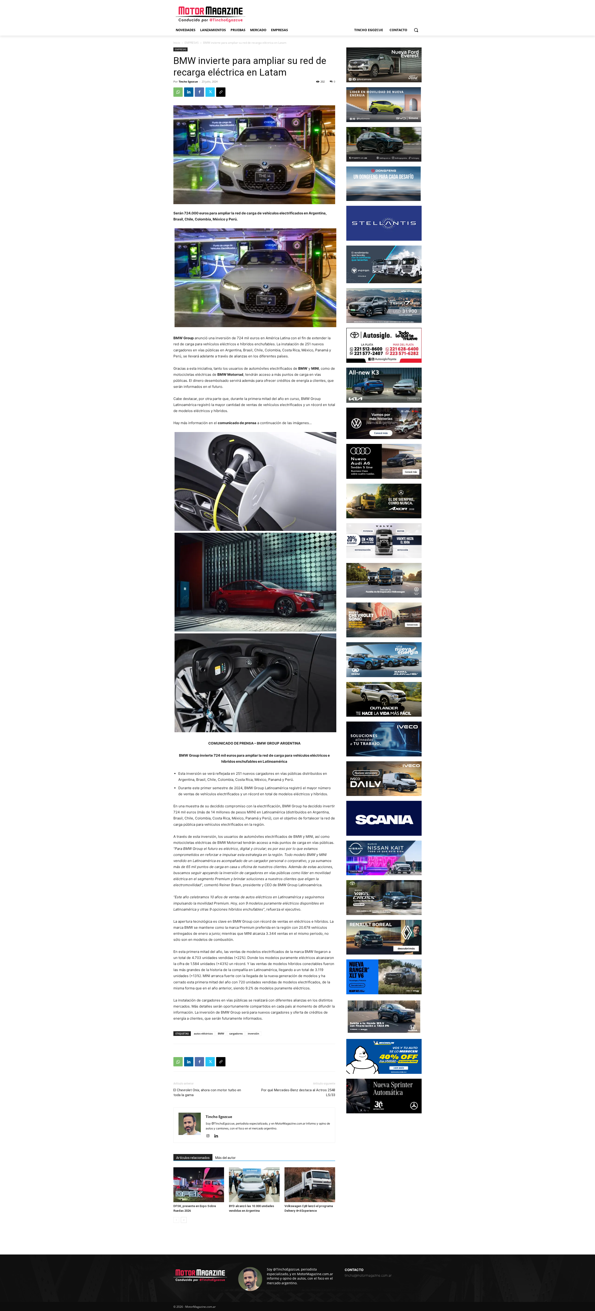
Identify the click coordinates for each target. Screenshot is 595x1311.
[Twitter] (210, 92)
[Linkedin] (188, 92)
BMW (221, 1033)
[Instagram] (209, 1136)
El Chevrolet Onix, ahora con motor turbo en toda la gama (207, 1092)
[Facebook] (199, 92)
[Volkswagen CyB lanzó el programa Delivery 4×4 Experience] (309, 1184)
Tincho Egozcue (188, 81)
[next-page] (184, 1220)
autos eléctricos (203, 1033)
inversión (253, 1033)
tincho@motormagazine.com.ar (368, 1275)
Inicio (176, 43)
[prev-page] (176, 1220)
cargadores (236, 1033)
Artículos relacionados (193, 1158)
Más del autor (225, 1158)
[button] (416, 30)
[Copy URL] (220, 92)
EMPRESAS (192, 43)
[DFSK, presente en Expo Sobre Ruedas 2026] (198, 1184)
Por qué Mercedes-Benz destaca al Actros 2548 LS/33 (298, 1092)
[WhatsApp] (178, 92)
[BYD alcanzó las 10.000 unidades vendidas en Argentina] (254, 1184)
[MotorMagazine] (210, 14)
